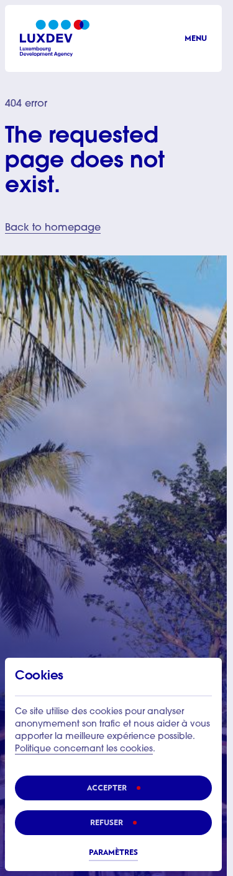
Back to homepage (53, 228)
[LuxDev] (54, 38)
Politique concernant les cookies (84, 749)
